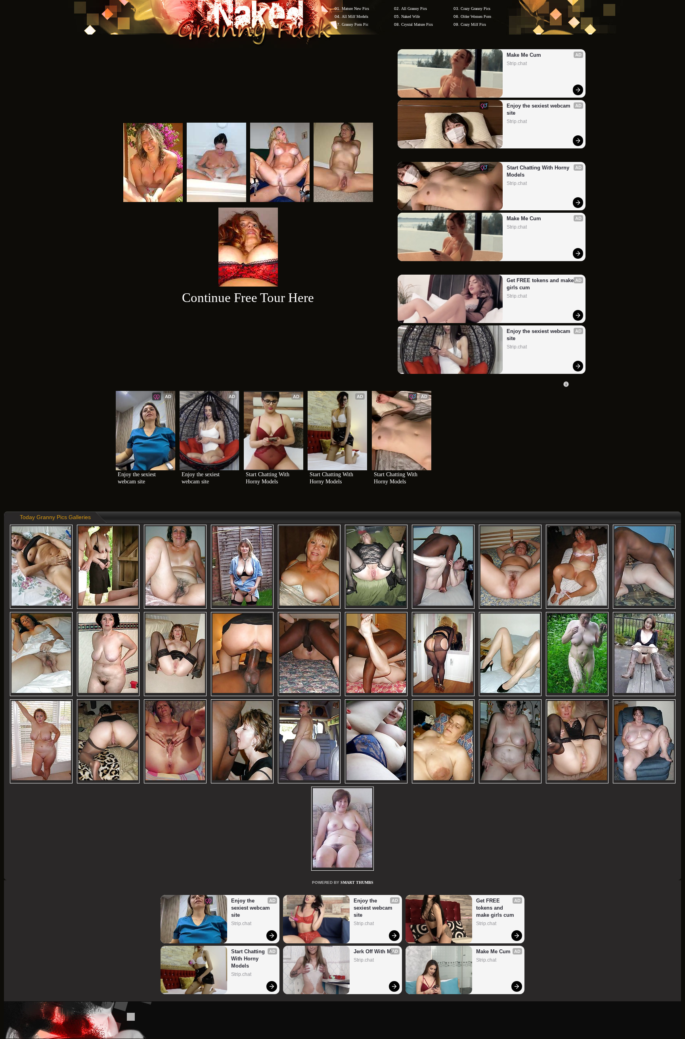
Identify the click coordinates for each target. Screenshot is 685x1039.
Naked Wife (410, 16)
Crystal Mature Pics (417, 24)
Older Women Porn (476, 16)
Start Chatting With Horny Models (539, 171)
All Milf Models (355, 16)
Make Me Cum (524, 55)
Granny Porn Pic (355, 24)
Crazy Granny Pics (475, 8)
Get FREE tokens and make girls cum (541, 284)
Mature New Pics (355, 8)
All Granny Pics (414, 8)
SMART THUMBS (357, 882)
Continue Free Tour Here (248, 297)
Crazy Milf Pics (473, 24)
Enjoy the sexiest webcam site (539, 109)
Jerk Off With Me (374, 951)
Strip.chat (517, 63)
